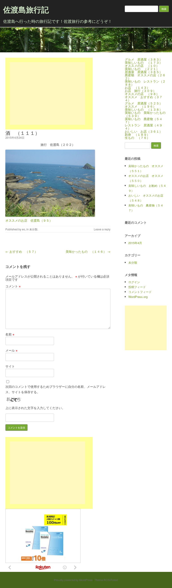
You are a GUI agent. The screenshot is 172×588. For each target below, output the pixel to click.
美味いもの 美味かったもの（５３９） (145, 114)
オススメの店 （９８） (142, 93)
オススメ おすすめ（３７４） (143, 98)
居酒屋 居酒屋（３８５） (143, 72)
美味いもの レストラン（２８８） (145, 83)
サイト (10, 366)
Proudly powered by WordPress (73, 580)
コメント (13, 286)
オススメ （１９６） (140, 106)
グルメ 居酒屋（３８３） (143, 59)
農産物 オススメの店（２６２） (145, 76)
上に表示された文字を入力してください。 (35, 407)
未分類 (33, 229)
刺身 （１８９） (137, 134)
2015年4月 (135, 243)
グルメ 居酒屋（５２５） (143, 103)
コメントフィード (140, 292)
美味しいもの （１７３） (143, 62)
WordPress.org (138, 297)
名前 (9, 334)
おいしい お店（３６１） (143, 131)
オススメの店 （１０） (142, 65)
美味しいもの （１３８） (143, 109)
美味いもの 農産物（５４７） (143, 120)
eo (23, 229)
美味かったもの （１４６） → (88, 251)
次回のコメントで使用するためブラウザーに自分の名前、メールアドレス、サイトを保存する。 (55, 389)
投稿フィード (137, 287)
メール (11, 350)
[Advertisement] (47, 93)
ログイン (134, 282)
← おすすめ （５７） (21, 251)
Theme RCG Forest (106, 580)
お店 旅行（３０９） (140, 90)
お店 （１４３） (137, 87)
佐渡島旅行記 (26, 9)
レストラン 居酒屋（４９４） (143, 126)
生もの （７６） (137, 137)
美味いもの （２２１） (142, 68)
